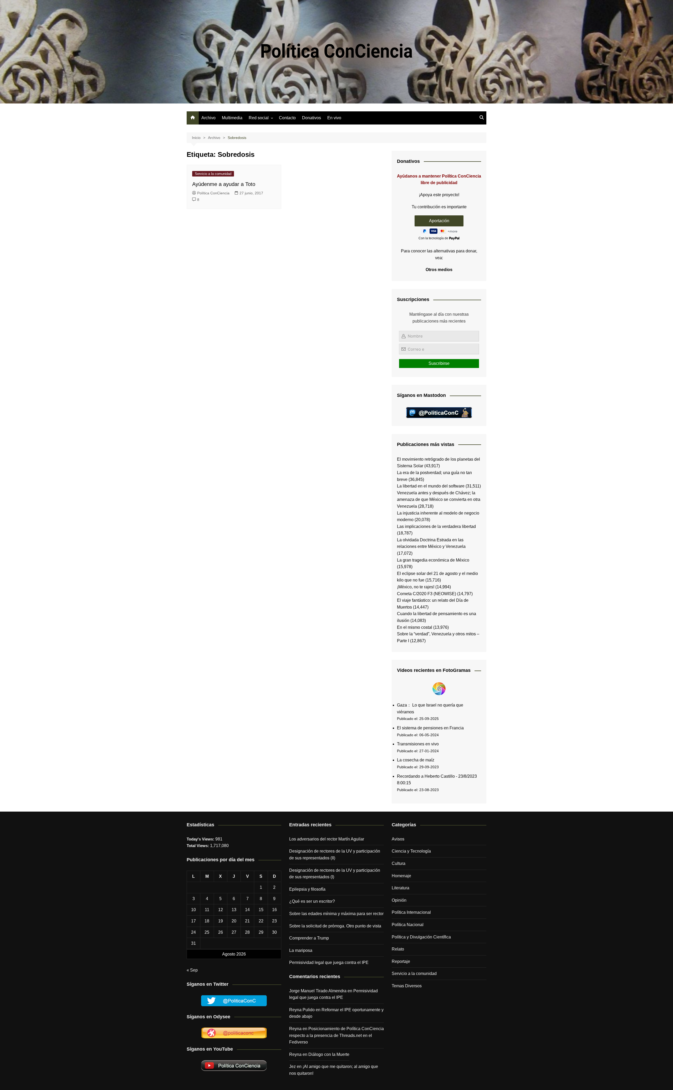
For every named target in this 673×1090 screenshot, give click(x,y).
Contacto (287, 118)
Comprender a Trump (309, 938)
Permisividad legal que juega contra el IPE (329, 962)
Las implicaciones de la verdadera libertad (436, 526)
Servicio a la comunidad (213, 174)
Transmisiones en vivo (418, 744)
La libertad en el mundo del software (431, 486)
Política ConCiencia (213, 193)
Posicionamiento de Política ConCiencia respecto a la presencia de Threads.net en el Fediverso (336, 1035)
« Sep (192, 970)
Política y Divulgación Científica (421, 937)
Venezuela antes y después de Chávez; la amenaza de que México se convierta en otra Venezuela (438, 499)
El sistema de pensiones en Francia (430, 728)
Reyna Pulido (302, 1010)
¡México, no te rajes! (415, 587)
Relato (398, 949)
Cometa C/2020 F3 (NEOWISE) (426, 593)
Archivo (208, 118)
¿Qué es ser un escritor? (312, 901)
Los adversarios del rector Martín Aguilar (326, 839)
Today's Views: (201, 839)
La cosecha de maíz (415, 760)
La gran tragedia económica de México (433, 560)
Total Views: (198, 845)
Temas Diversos (407, 986)
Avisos (398, 839)
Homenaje (401, 876)
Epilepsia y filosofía (307, 889)
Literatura (400, 888)
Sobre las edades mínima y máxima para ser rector (336, 913)
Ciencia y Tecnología (411, 851)
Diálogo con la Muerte (328, 1054)
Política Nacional (408, 924)
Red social (259, 118)
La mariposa (300, 950)
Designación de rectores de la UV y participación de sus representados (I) (334, 873)
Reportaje (401, 961)
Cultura (398, 863)
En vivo (334, 118)
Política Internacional (411, 912)
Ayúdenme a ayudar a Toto (223, 184)
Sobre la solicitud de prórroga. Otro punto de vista (335, 926)
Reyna (295, 1054)
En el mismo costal (414, 627)
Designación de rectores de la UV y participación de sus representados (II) (334, 854)
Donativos (311, 118)
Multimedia (232, 118)
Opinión (399, 900)
